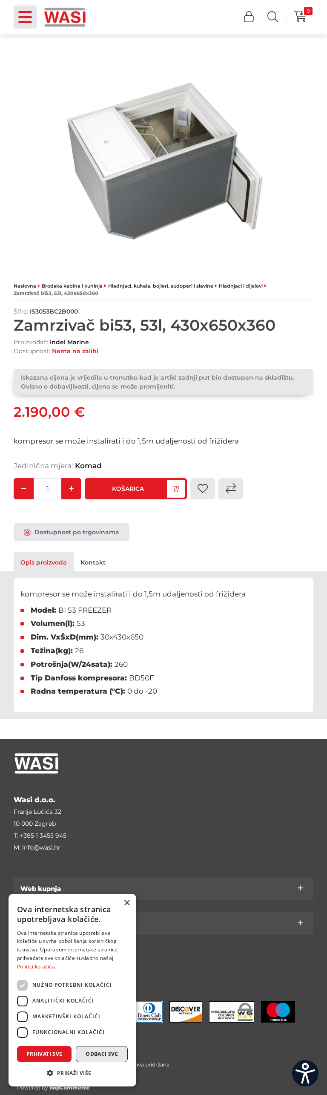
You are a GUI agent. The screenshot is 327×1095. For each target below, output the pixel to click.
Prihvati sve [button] (44, 1054)
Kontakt (93, 562)
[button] (249, 17)
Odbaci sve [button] (102, 1054)
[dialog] (72, 990)
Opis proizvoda (43, 562)
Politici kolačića (36, 966)
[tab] (44, 562)
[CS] (305, 1073)
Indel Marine (69, 342)
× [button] (126, 903)
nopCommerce (69, 1087)
